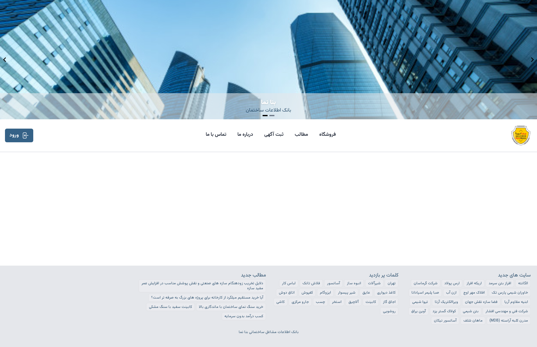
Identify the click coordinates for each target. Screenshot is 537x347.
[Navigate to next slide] (532, 59)
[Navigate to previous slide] (4, 59)
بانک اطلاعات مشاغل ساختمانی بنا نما (269, 332)
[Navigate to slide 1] (265, 115)
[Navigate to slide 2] (271, 115)
